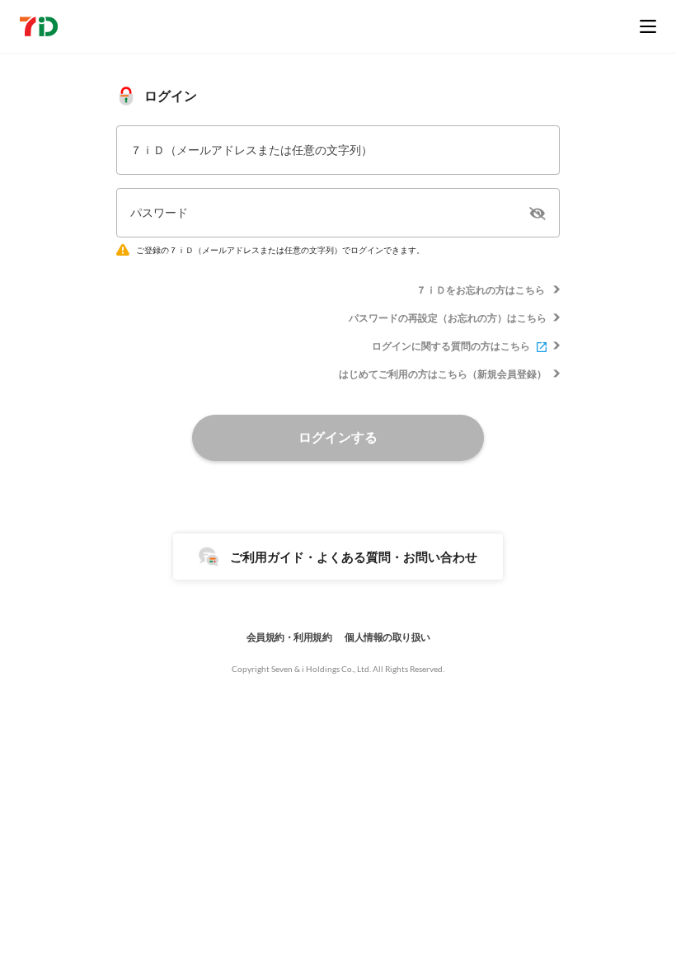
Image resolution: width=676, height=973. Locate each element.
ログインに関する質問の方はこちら (451, 346)
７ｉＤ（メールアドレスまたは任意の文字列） (251, 150)
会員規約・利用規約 (289, 637)
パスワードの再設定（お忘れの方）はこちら (448, 318)
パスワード (159, 212)
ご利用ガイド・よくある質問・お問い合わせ (353, 556)
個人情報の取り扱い (387, 637)
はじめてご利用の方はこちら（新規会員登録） (443, 374)
